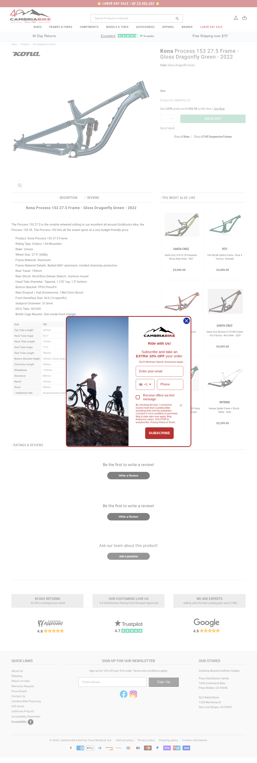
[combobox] (145, 384)
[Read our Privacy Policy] (180, 405)
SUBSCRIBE (159, 433)
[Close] (186, 321)
